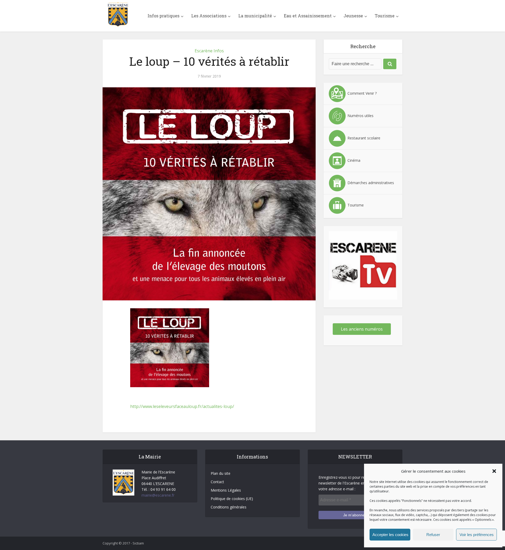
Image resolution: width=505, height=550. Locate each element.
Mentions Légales (226, 490)
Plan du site (220, 473)
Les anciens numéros (362, 329)
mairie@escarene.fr (158, 495)
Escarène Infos (209, 51)
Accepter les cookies (390, 534)
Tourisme (385, 15)
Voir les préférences (476, 534)
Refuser (433, 534)
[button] (494, 471)
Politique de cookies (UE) (232, 498)
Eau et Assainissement (308, 15)
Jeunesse (353, 15)
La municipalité (255, 15)
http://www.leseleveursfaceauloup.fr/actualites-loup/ (182, 406)
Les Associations (208, 15)
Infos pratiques (163, 15)
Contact (217, 481)
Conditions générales (228, 506)
